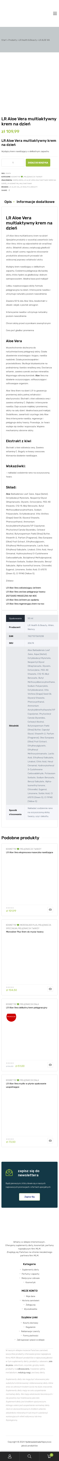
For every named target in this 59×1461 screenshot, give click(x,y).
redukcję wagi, (24, 1372)
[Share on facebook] (9, 190)
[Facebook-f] (22, 1428)
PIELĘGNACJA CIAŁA (29, 1004)
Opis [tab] (8, 202)
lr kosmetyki (13, 184)
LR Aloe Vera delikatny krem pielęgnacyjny (26, 1007)
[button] (29, 1196)
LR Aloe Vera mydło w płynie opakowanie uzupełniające (26, 1085)
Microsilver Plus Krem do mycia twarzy (25, 932)
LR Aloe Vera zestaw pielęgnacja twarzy (25, 591)
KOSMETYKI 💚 (17, 177)
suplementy (22, 1245)
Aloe (37, 375)
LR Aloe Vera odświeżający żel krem (23, 588)
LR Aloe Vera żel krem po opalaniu (22, 600)
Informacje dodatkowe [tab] (36, 202)
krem (20, 180)
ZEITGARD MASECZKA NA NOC (21, 596)
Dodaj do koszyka (38, 163)
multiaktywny (25, 184)
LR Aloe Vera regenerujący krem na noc (25, 604)
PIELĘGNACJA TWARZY (33, 177)
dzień (15, 180)
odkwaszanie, (23, 1369)
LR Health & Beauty (29, 187)
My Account (10, 1456)
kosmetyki (39, 1245)
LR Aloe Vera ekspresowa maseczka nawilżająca (29, 852)
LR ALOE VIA (14, 187)
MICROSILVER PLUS (28, 925)
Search (29, 1456)
